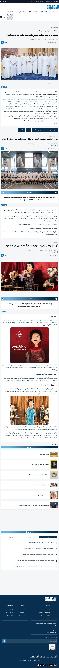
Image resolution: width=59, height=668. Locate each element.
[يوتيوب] (0, 1)
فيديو (15, 11)
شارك (5, 42)
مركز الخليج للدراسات (51, 632)
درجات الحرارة (33, 1)
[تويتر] (5, 1)
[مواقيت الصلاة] (1, 17)
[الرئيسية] (51, 601)
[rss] (44, 656)
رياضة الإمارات (52, 136)
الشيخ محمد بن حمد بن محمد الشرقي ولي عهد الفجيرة (45, 130)
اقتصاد (41, 11)
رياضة (35, 11)
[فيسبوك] (7, 1)
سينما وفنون (51, 243)
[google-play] (51, 665)
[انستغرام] (3, 1)
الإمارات (54, 11)
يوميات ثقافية (52, 27)
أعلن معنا (23, 609)
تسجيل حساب (12, 2)
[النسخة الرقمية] (10, 17)
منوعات (25, 11)
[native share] (2, 42)
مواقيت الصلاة (39, 1)
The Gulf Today (9, 612)
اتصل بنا (54, 630)
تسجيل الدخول (18, 2)
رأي (20, 11)
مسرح (28, 130)
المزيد (11, 11)
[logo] (53, 7)
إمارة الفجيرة (21, 130)
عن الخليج (53, 627)
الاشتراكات (22, 612)
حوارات (11, 609)
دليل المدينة (22, 615)
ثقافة (30, 11)
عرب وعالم (48, 11)
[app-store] (41, 665)
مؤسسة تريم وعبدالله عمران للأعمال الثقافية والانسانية (46, 624)
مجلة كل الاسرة (10, 615)
